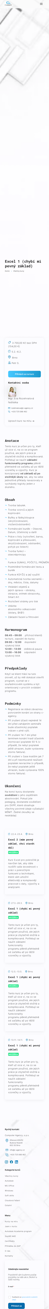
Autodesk (9, 1181)
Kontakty (9, 1256)
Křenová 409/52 (16, 1140)
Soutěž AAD (10, 1236)
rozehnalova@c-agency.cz (22, 408)
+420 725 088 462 (19, 411)
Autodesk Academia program (18, 1231)
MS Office (9, 1186)
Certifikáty (10, 1241)
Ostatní (8, 1205)
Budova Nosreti (16, 1143)
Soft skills (9, 1195)
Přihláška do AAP (13, 1246)
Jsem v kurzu (11, 1226)
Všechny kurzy (18, 271)
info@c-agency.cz (17, 1150)
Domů (7, 271)
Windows (9, 1191)
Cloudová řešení (12, 1200)
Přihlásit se (16, 1306)
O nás (7, 1251)
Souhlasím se (24, 1298)
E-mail (11, 1286)
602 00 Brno (15, 1145)
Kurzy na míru (11, 1221)
